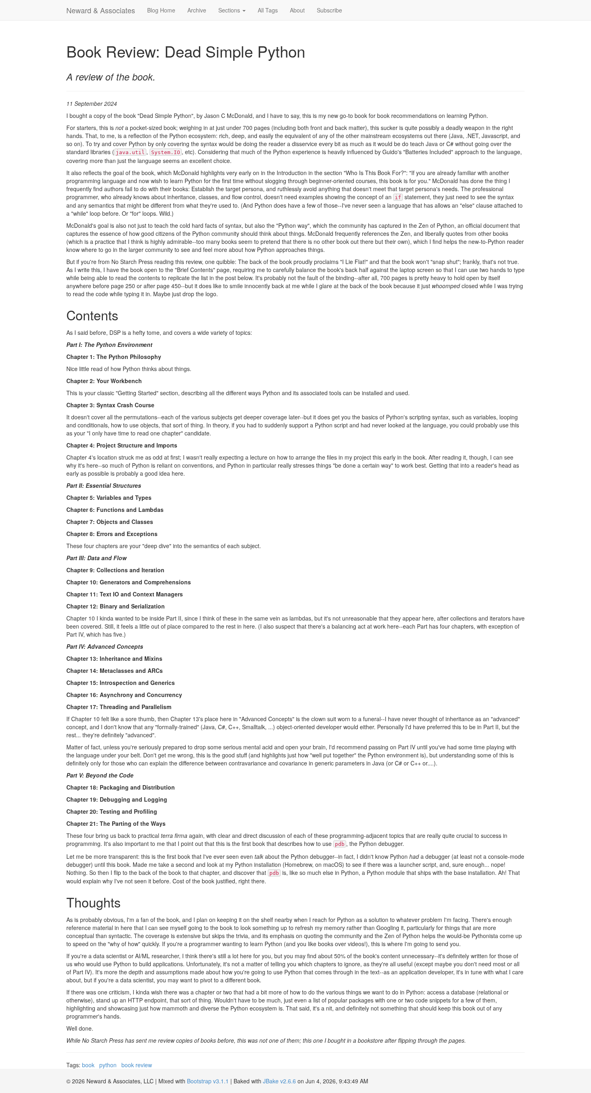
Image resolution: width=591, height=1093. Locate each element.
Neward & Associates (100, 10)
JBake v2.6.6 (279, 1081)
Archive (196, 10)
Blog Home (161, 10)
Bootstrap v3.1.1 (208, 1081)
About (297, 10)
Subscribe (329, 10)
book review (136, 1065)
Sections (230, 10)
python (108, 1065)
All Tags (268, 10)
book (88, 1065)
